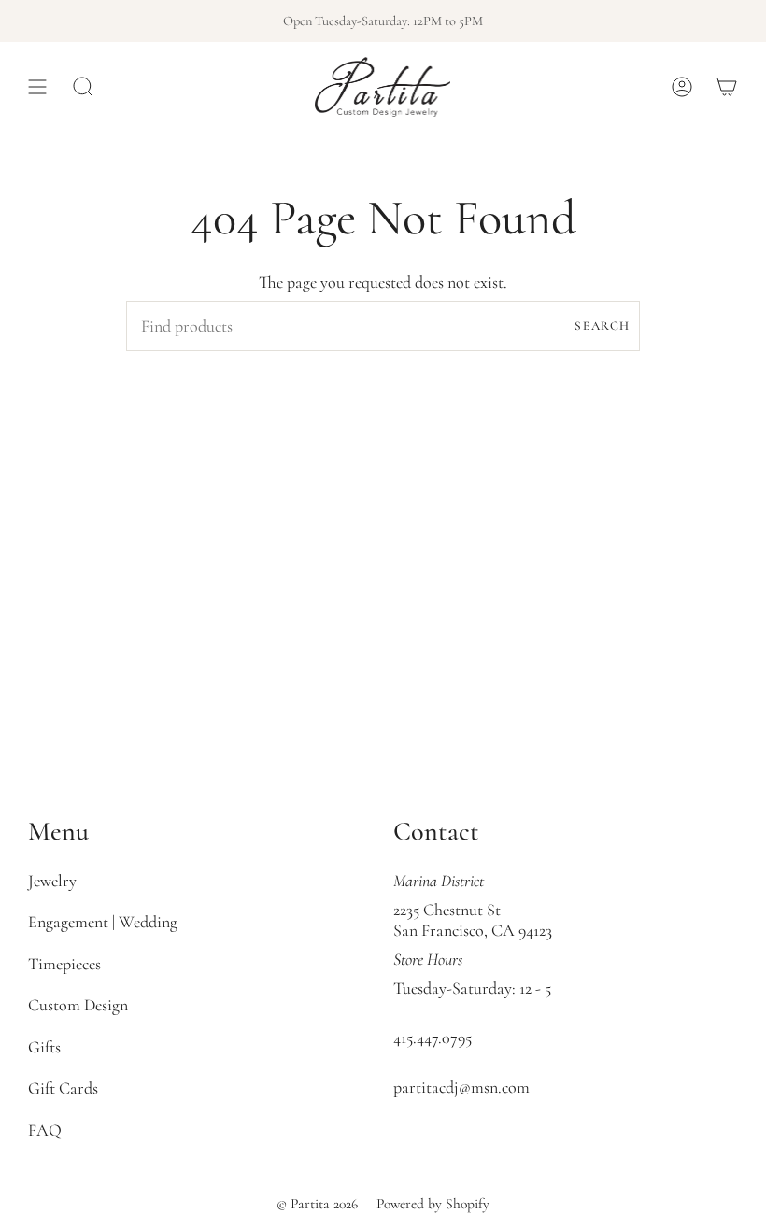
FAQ (45, 1130)
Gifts (44, 1047)
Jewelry (52, 880)
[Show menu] (37, 87)
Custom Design (78, 1005)
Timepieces (64, 963)
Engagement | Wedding (102, 921)
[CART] (727, 87)
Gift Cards (63, 1088)
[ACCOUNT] (682, 87)
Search (602, 325)
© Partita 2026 (317, 1203)
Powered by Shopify (432, 1203)
